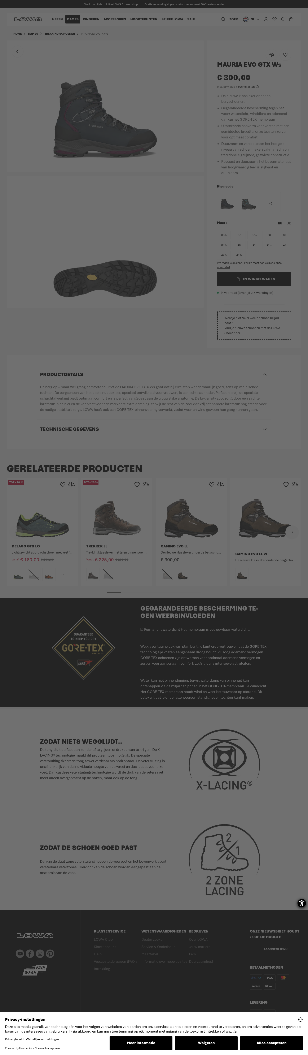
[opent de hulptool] (302, 903)
